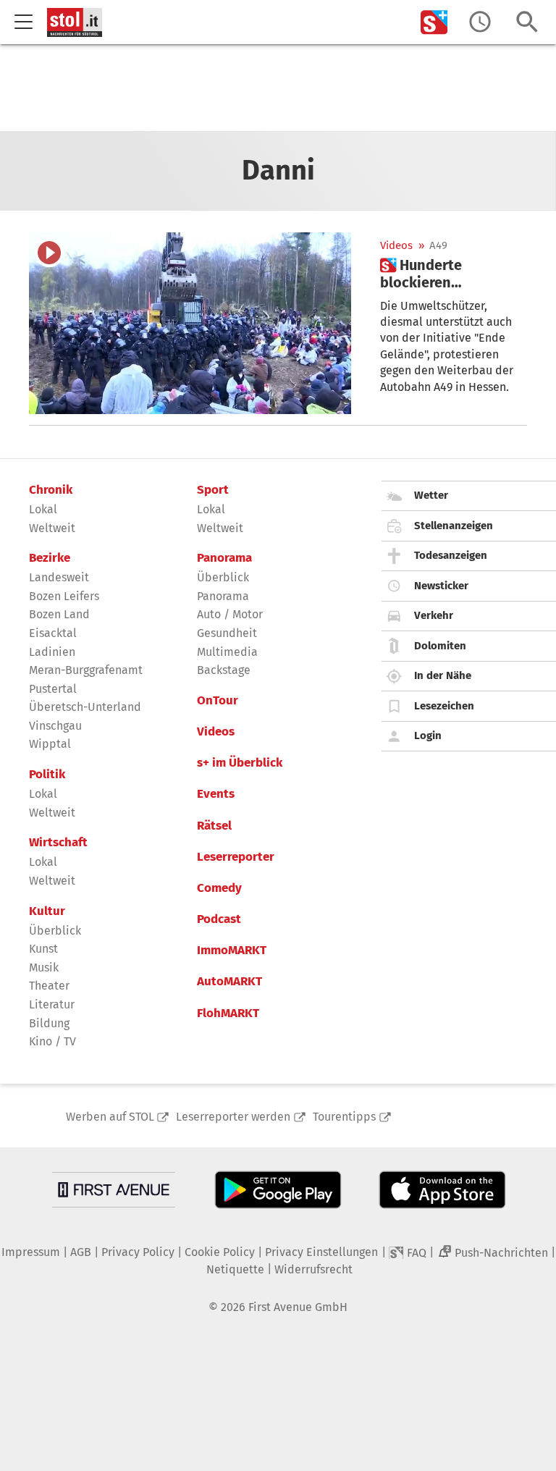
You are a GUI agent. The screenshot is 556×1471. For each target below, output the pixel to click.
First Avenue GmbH (298, 1307)
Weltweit (52, 528)
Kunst (43, 949)
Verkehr (433, 615)
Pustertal (53, 689)
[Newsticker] (480, 22)
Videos (396, 246)
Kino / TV (52, 1041)
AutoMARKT (229, 981)
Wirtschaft (58, 842)
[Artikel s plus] (190, 322)
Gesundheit (227, 633)
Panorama (224, 558)
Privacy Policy (137, 1252)
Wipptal (50, 744)
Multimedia (227, 652)
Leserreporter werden (233, 1117)
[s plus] (434, 22)
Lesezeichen (444, 705)
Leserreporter (235, 857)
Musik (44, 967)
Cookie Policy (220, 1252)
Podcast (219, 919)
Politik (47, 774)
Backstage (223, 670)
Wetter (431, 495)
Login (428, 735)
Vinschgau (55, 726)
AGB (80, 1252)
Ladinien (52, 652)
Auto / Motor (230, 614)
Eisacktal (53, 633)
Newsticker (441, 585)
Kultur (47, 911)
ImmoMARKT (231, 950)
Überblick (55, 930)
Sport (213, 490)
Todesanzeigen (450, 555)
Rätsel (214, 826)
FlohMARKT (228, 1013)
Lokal (43, 509)
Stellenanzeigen (453, 525)
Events (216, 794)
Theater (49, 985)
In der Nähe (442, 675)
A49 (438, 246)
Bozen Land (59, 614)
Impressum (30, 1252)
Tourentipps (344, 1117)
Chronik (50, 490)
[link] (453, 273)
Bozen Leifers (64, 596)
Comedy (219, 888)
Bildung (49, 1023)
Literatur (52, 1004)
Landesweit (59, 577)
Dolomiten (440, 645)
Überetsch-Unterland (85, 707)
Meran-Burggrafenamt (86, 670)
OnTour (217, 701)
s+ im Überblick (239, 763)
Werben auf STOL (110, 1117)
